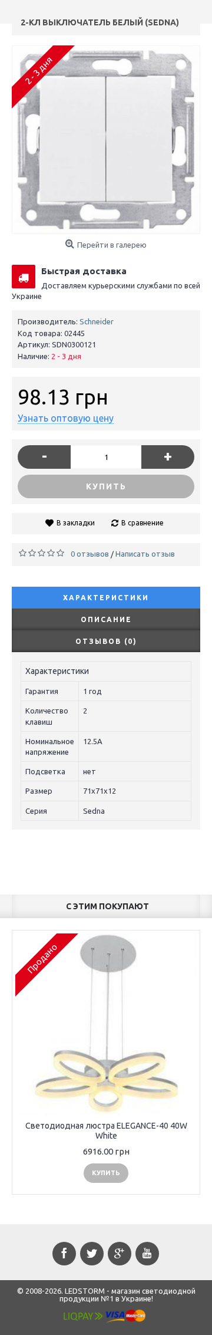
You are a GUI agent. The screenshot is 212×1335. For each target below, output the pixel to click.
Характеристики (106, 597)
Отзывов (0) (106, 641)
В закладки (76, 523)
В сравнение (142, 523)
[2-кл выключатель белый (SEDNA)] (106, 139)
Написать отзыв (145, 554)
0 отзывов (90, 554)
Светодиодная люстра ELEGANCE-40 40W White (106, 1130)
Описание (106, 619)
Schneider (97, 321)
